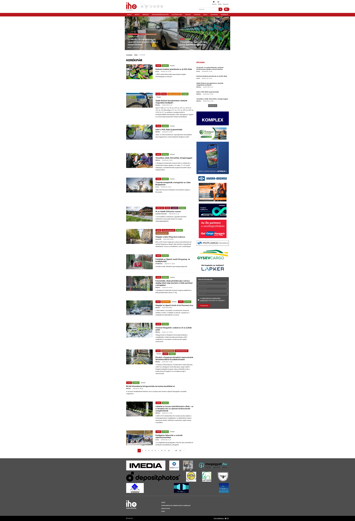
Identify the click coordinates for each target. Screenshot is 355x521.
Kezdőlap (129, 55)
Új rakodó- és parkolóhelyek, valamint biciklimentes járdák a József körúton (142, 42)
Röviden (136, 36)
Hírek (136, 55)
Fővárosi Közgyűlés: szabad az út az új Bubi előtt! (173, 329)
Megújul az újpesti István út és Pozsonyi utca (174, 305)
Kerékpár (130, 36)
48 (176, 451)
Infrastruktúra (166, 301)
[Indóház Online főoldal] (161, 6)
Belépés (220, 4)
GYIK (163, 511)
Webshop (224, 15)
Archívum (214, 15)
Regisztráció (226, 4)
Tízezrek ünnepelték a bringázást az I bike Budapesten (173, 183)
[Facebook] (213, 1)
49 (180, 451)
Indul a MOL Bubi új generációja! (168, 129)
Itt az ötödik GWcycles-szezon (168, 211)
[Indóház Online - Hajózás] (158, 6)
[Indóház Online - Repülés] (146, 6)
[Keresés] (220, 9)
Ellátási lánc (177, 15)
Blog (205, 15)
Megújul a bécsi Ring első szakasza (170, 237)
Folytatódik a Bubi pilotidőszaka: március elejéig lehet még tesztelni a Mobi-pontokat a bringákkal (174, 283)
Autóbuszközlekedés (174, 94)
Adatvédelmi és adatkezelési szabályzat (175, 505)
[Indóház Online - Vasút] (142, 6)
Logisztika (174, 208)
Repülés (146, 15)
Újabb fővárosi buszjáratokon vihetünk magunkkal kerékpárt (171, 101)
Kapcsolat (214, 4)
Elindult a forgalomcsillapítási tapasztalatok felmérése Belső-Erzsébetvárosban (174, 358)
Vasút (129, 15)
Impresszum (165, 508)
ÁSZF (163, 503)
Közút (137, 15)
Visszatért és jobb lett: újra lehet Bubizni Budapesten (193, 43)
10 (169, 451)
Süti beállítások (219, 518)
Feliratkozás (204, 306)
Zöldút (188, 15)
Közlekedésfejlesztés (160, 15)
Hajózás (197, 15)
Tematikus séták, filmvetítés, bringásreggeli (173, 158)
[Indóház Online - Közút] (151, 6)
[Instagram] (218, 1)
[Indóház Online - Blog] (154, 6)
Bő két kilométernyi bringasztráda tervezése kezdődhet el (150, 386)
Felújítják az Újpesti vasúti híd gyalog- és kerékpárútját (172, 260)
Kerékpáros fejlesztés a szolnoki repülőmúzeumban (168, 436)
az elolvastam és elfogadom (212, 299)
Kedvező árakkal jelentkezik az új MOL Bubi (173, 69)
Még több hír (212, 106)
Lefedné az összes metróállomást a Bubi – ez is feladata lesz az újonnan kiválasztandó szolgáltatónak (174, 408)
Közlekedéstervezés (150, 34)
